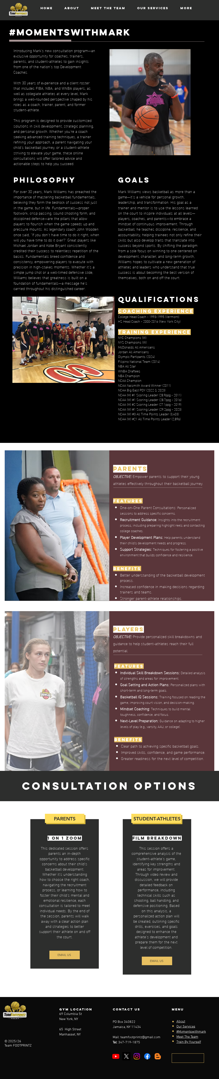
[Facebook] (147, 1056)
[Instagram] (137, 1056)
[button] (188, 1058)
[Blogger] (158, 1056)
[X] (126, 1056)
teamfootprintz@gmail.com (140, 1037)
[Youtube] (116, 1056)
